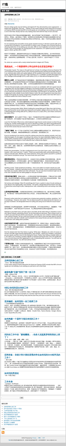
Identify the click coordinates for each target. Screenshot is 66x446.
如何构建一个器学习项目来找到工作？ (22, 319)
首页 (3, 11)
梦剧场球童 (11, 24)
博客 (39, 438)
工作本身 (8, 381)
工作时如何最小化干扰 (11, 410)
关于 (43, 438)
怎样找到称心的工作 (13, 260)
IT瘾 (5, 4)
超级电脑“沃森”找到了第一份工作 (19, 272)
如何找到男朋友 (11, 373)
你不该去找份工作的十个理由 (13, 408)
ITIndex (34, 438)
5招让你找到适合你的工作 (16, 288)
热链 (7, 11)
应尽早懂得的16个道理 (11, 414)
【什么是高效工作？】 (11, 418)
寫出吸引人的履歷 (9, 422)
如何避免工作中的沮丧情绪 (12, 420)
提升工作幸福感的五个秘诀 (12, 416)
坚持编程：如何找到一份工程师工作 (20, 301)
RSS (3, 432)
